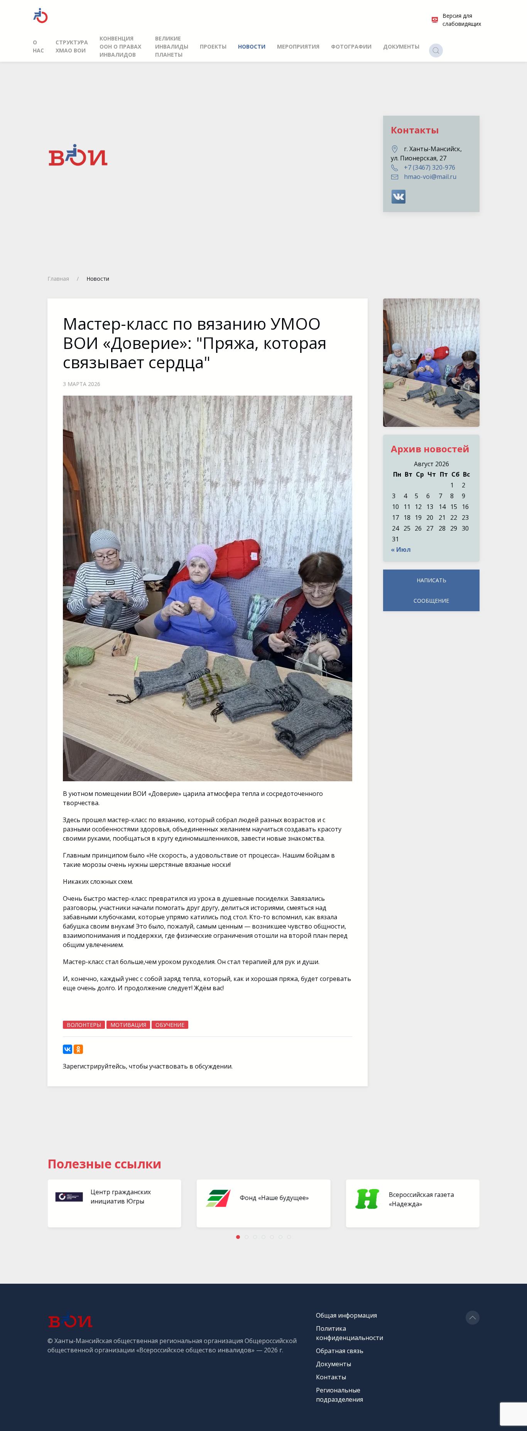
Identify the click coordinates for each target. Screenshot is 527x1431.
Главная (58, 278)
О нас (38, 46)
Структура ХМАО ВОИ (72, 46)
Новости (251, 46)
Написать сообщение (431, 590)
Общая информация (346, 1315)
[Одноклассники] (78, 1049)
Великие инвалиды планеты (171, 46)
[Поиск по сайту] (436, 50)
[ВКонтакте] (67, 1049)
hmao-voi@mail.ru (430, 176)
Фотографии (351, 46)
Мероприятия (298, 46)
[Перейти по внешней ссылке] (398, 196)
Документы (401, 46)
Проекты (213, 46)
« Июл (401, 549)
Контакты (331, 1377)
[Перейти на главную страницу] (40, 15)
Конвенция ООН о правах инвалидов (120, 46)
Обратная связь (339, 1351)
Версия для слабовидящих (462, 19)
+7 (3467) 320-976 (429, 167)
